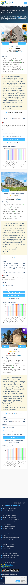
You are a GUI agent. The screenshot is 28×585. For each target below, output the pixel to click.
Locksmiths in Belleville (7, 539)
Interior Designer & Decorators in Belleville (12, 533)
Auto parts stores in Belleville (9, 510)
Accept (17, 581)
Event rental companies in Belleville (10, 519)
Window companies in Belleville (9, 562)
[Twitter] (4, 579)
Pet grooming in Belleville (8, 546)
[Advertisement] (14, 484)
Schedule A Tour (8, 285)
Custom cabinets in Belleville (9, 517)
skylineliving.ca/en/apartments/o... (12, 136)
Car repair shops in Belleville (9, 515)
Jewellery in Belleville (7, 535)
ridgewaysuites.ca (9, 289)
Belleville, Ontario (12, 505)
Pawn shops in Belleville (8, 544)
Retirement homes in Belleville (9, 553)
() (17, 48)
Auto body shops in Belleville (9, 508)
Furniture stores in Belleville (8, 526)
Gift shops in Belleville (7, 528)
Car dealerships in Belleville (8, 513)
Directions (19, 51)
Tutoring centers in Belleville (9, 560)
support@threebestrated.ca (11, 574)
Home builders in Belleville (8, 530)
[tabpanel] (14, 33)
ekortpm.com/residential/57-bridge (13, 434)
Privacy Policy (20, 579)
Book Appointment (9, 427)
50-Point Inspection (15, 17)
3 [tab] (14, 187)
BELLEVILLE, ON (10, 6)
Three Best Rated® (13, 583)
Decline (23, 581)
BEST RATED (3, 6)
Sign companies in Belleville (8, 557)
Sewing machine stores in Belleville (10, 555)
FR (1, 8)
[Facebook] (1, 579)
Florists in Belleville (6, 524)
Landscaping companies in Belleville (10, 537)
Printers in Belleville (7, 551)
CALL (6, 43)
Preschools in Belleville (7, 548)
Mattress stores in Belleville (8, 542)
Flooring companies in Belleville (9, 522)
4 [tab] (15, 187)
